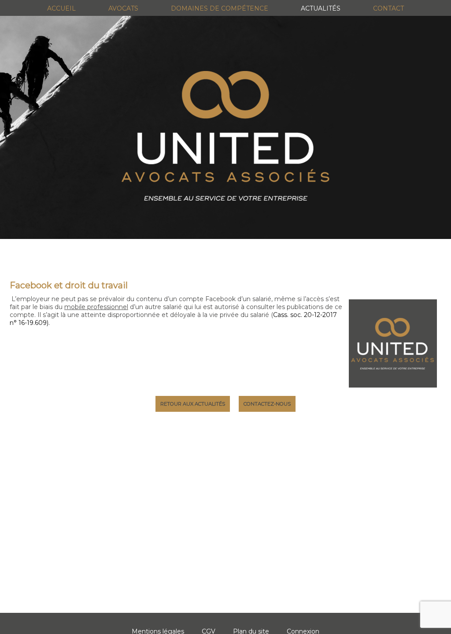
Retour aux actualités (192, 404)
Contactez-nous (267, 404)
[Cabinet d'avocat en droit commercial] (225, 136)
